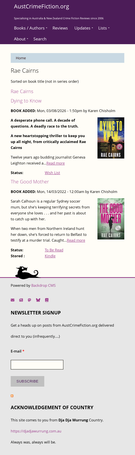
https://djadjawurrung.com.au (36, 431)
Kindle (50, 255)
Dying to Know (26, 100)
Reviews (60, 28)
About (20, 39)
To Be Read (54, 249)
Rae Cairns (22, 91)
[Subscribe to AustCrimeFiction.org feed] (12, 395)
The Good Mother (30, 181)
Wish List (52, 172)
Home (21, 57)
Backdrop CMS (43, 285)
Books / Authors (29, 28)
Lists (102, 28)
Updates (82, 28)
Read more (55, 163)
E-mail (17, 351)
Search (39, 39)
